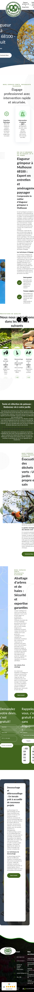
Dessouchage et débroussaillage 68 (17, 360)
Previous (19, 319)
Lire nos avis (9, 988)
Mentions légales (17, 988)
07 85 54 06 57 (20, 961)
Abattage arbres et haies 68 (28, 360)
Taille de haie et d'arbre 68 (5, 360)
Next (25, 319)
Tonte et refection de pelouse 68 (30, 982)
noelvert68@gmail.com (21, 973)
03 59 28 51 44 (25, 755)
